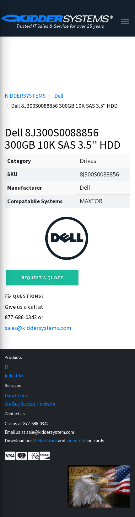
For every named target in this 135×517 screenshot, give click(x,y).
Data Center (17, 396)
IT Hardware (45, 441)
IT (7, 367)
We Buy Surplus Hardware (30, 404)
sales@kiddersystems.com (38, 327)
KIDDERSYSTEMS (25, 95)
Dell (58, 95)
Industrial (14, 376)
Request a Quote (42, 277)
